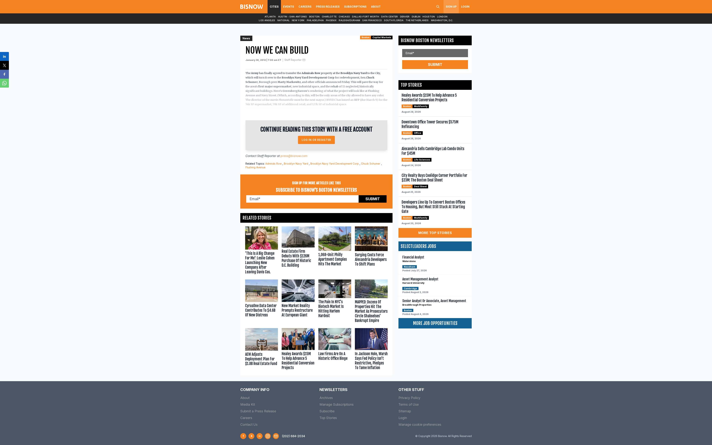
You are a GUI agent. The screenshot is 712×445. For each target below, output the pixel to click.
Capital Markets (382, 37)
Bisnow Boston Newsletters (427, 40)
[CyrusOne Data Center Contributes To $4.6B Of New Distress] (261, 302)
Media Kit (247, 404)
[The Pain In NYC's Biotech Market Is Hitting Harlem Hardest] (335, 302)
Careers (305, 6)
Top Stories (328, 418)
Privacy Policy (409, 398)
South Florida (393, 20)
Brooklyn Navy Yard (296, 163)
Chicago (344, 16)
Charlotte (329, 16)
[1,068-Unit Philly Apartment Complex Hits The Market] (335, 251)
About (376, 6)
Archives (326, 398)
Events (288, 6)
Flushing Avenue (255, 167)
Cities (274, 6)
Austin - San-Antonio (292, 16)
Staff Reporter (293, 59)
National (283, 20)
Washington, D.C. (442, 20)
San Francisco (372, 20)
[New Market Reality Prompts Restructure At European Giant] (298, 302)
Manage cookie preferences (419, 424)
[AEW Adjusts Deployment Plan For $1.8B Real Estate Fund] (261, 349)
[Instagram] (268, 436)
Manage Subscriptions (336, 404)
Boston (314, 16)
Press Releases (328, 6)
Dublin (416, 16)
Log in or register (316, 139)
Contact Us (249, 424)
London (442, 16)
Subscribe (326, 411)
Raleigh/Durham (349, 20)
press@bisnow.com (294, 156)
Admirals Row (273, 163)
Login (465, 6)
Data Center (389, 16)
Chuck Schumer (370, 163)
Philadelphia (315, 20)
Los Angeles (267, 20)
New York (298, 20)
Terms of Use (408, 404)
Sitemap (404, 411)
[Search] (438, 6)
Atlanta (270, 16)
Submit (372, 199)
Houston (429, 16)
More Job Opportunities (435, 323)
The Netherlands (417, 20)
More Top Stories (435, 233)
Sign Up (451, 6)
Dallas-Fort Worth (365, 16)
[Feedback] (276, 436)
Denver (405, 16)
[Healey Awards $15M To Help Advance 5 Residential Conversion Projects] (298, 349)
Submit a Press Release (258, 411)
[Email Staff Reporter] (303, 60)
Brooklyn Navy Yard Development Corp (334, 163)
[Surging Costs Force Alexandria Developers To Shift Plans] (371, 251)
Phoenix (331, 20)
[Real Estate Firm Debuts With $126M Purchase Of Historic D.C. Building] (298, 251)
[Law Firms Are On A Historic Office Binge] (335, 349)
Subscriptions (355, 6)
